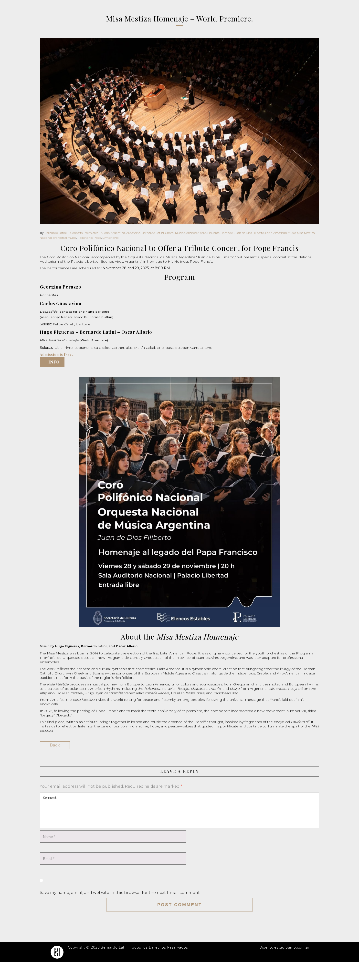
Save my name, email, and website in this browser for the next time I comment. (120, 892)
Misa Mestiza (306, 233)
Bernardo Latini (55, 233)
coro (203, 233)
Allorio (105, 233)
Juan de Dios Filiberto (249, 233)
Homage (227, 233)
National (46, 237)
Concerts (76, 233)
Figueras (213, 233)
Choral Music (174, 233)
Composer (191, 233)
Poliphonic (85, 237)
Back (55, 745)
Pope (97, 237)
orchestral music (64, 237)
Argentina (118, 233)
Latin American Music (280, 233)
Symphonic (110, 237)
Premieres (91, 233)
